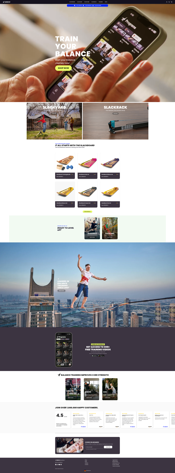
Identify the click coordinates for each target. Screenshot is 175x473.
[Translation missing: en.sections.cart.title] (171, 2)
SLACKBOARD (72, 1)
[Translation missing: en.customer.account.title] (167, 2)
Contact (86, 464)
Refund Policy (115, 461)
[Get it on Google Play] (101, 356)
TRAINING (101, 1)
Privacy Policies (116, 464)
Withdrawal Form (116, 463)
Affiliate (86, 463)
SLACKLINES (79, 1)
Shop (86, 460)
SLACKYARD (86, 1)
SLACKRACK (94, 1)
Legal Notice (115, 460)
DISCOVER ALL (87, 211)
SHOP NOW (63, 68)
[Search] (169, 2)
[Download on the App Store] (94, 356)
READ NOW (61, 290)
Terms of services (116, 466)
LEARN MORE (70, 397)
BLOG (106, 1)
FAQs (86, 461)
